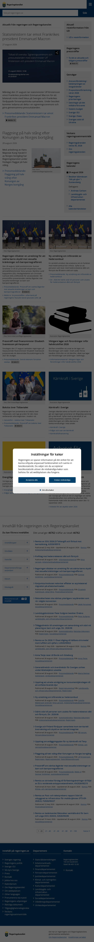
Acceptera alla (32, 480)
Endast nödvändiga (62, 480)
